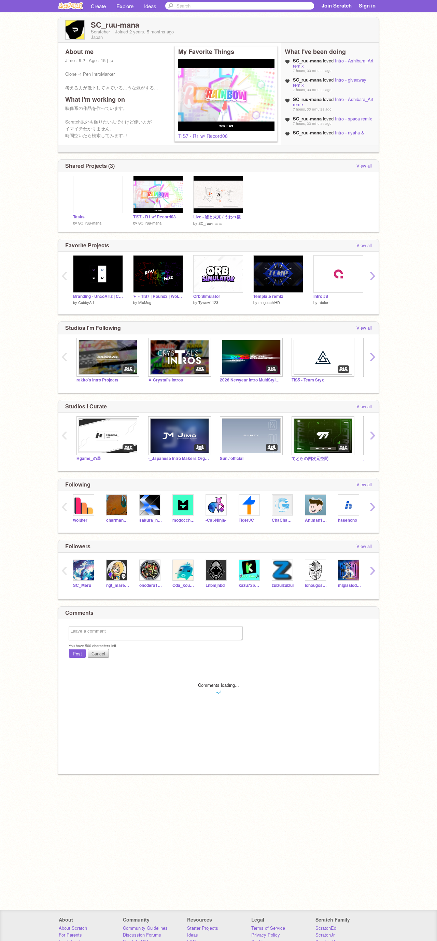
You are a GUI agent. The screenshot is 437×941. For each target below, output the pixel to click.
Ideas (150, 6)
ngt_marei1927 (117, 585)
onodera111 (150, 585)
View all (364, 165)
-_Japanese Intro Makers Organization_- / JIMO (179, 458)
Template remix (268, 296)
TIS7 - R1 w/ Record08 (203, 135)
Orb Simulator (206, 296)
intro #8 (320, 296)
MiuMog (144, 302)
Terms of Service (268, 928)
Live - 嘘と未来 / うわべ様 (217, 217)
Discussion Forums (142, 934)
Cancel (98, 653)
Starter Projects (202, 928)
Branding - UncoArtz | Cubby (98, 296)
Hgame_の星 (88, 458)
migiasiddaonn (349, 585)
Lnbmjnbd (215, 585)
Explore (124, 6)
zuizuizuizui (283, 585)
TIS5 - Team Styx (308, 380)
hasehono (347, 520)
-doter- (324, 302)
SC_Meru (82, 585)
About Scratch (73, 928)
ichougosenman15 (316, 585)
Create (98, 6)
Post (77, 653)
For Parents (70, 934)
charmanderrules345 (117, 520)
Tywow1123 (208, 302)
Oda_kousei (183, 585)
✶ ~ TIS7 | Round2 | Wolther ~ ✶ (158, 296)
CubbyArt (86, 302)
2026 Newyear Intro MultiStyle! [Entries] (250, 380)
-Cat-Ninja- (216, 520)
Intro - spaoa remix (353, 118)
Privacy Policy (265, 934)
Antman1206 (316, 520)
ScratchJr (325, 934)
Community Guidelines (145, 928)
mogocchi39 (183, 520)
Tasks (79, 217)
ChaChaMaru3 (283, 520)
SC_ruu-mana (89, 223)
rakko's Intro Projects (97, 380)
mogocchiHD (269, 302)
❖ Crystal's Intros (165, 380)
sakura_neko (150, 520)
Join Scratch (337, 5)
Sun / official (231, 458)
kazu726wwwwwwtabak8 (250, 585)
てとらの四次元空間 (310, 458)
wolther (80, 520)
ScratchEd (325, 928)
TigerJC (246, 520)
